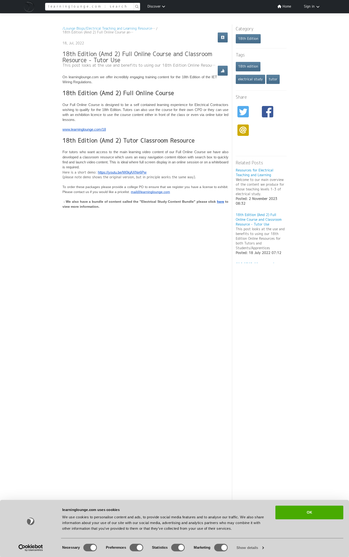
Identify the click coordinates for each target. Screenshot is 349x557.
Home (286, 7)
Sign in (309, 7)
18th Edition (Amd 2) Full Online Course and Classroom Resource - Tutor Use (259, 219)
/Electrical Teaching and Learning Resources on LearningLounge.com (138, 29)
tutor (273, 79)
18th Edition (248, 39)
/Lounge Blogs (73, 29)
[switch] (136, 547)
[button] (30, 7)
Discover (154, 7)
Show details (247, 548)
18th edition (248, 67)
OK (309, 512)
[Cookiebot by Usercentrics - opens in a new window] (31, 547)
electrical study (250, 79)
